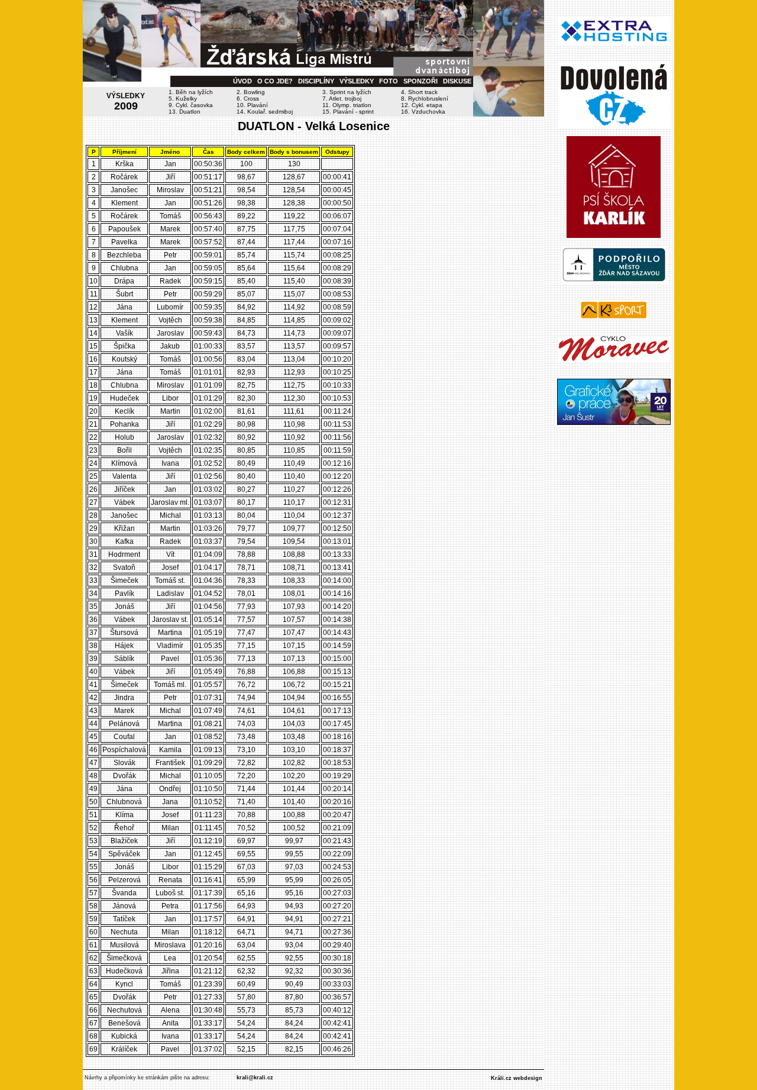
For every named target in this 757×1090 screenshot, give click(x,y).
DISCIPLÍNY (316, 81)
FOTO (388, 81)
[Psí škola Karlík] (614, 235)
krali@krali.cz (255, 1078)
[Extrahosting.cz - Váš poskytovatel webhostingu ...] (614, 43)
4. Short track (419, 92)
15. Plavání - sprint (348, 111)
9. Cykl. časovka (191, 105)
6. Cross (248, 98)
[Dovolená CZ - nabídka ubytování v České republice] (614, 125)
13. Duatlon (184, 111)
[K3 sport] (614, 317)
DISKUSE (457, 81)
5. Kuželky (183, 98)
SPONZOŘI (420, 81)
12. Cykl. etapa (421, 105)
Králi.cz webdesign (516, 1078)
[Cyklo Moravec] (614, 360)
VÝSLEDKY (356, 81)
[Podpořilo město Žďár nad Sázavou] (614, 281)
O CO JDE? (275, 81)
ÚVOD (242, 81)
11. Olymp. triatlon (346, 105)
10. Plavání (252, 105)
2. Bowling (251, 92)
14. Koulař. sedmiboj (265, 111)
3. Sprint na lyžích (346, 92)
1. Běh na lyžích (191, 92)
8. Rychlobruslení (424, 98)
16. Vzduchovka (423, 111)
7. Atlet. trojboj (341, 98)
